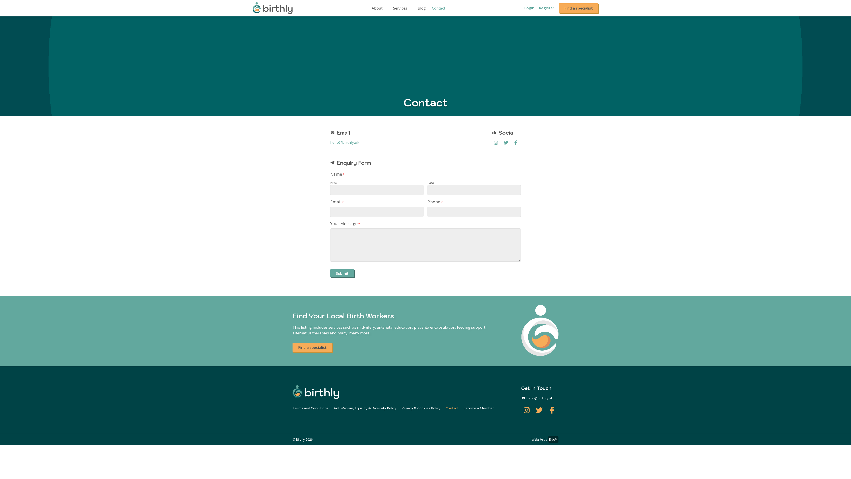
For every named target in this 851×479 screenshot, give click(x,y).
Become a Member (478, 408)
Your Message (345, 223)
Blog (422, 8)
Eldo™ (553, 439)
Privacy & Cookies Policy (421, 408)
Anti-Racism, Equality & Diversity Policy (365, 408)
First (333, 182)
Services (400, 8)
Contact (438, 8)
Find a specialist (578, 8)
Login (529, 7)
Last (430, 182)
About (377, 8)
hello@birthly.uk (344, 142)
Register (546, 7)
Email (337, 201)
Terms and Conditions (310, 408)
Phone (435, 201)
